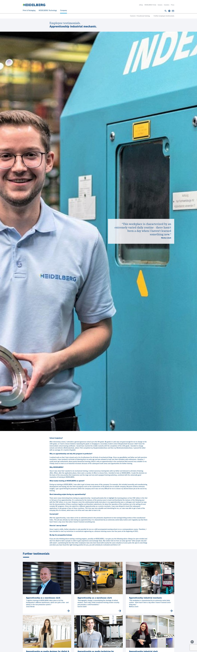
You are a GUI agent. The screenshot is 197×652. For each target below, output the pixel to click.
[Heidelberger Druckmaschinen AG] (34, 5)
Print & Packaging (29, 10)
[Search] (165, 11)
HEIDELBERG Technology (48, 10)
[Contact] (173, 11)
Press (172, 5)
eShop (141, 5)
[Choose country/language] (169, 11)
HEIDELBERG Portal (150, 5)
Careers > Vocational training (140, 16)
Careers (160, 5)
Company (63, 10)
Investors (166, 5)
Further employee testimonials (164, 16)
